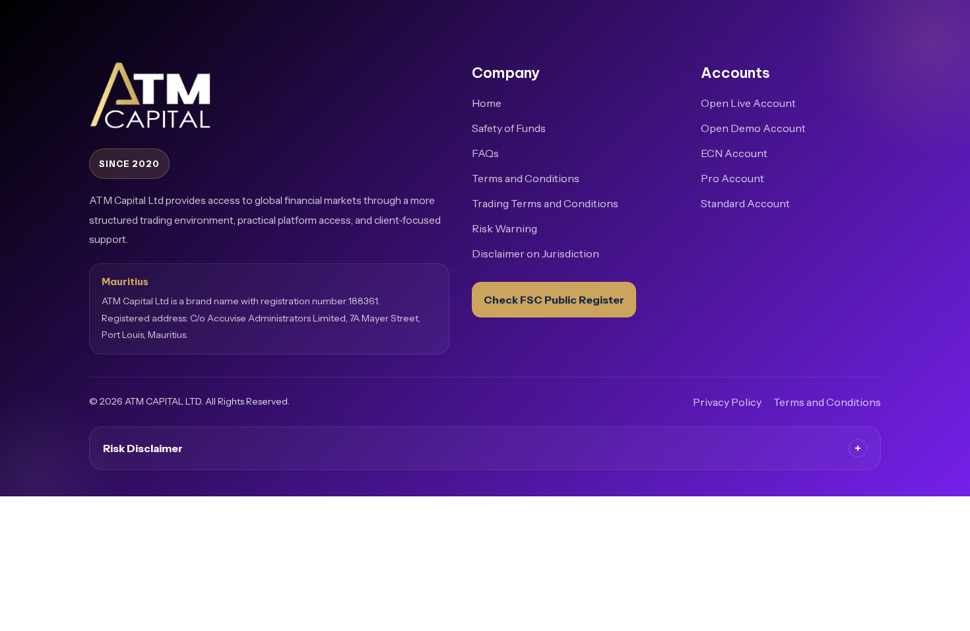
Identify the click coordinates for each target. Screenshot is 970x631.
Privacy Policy (727, 402)
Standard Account (745, 203)
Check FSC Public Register (554, 299)
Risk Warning (504, 228)
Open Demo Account (753, 128)
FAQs (485, 153)
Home (486, 103)
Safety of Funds (509, 128)
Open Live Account (748, 103)
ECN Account (734, 153)
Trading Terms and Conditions (545, 203)
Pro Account (732, 178)
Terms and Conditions (525, 178)
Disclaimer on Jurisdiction (535, 253)
